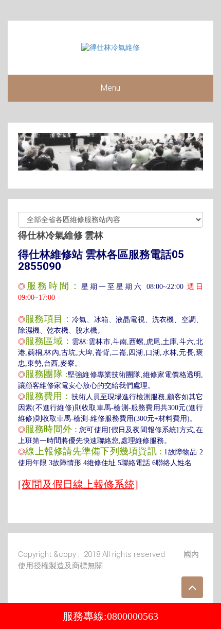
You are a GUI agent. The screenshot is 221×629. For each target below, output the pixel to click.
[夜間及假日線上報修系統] (78, 484)
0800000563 (132, 616)
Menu (110, 88)
